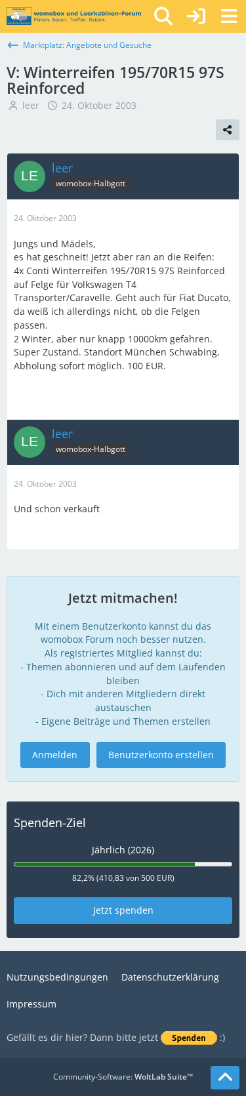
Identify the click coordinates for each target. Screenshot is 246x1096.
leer (30, 105)
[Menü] (229, 16)
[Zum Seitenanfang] (225, 1077)
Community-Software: (123, 1076)
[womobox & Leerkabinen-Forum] (74, 16)
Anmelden (54, 754)
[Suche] (163, 16)
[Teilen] (227, 129)
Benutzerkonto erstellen (161, 754)
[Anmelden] (196, 16)
